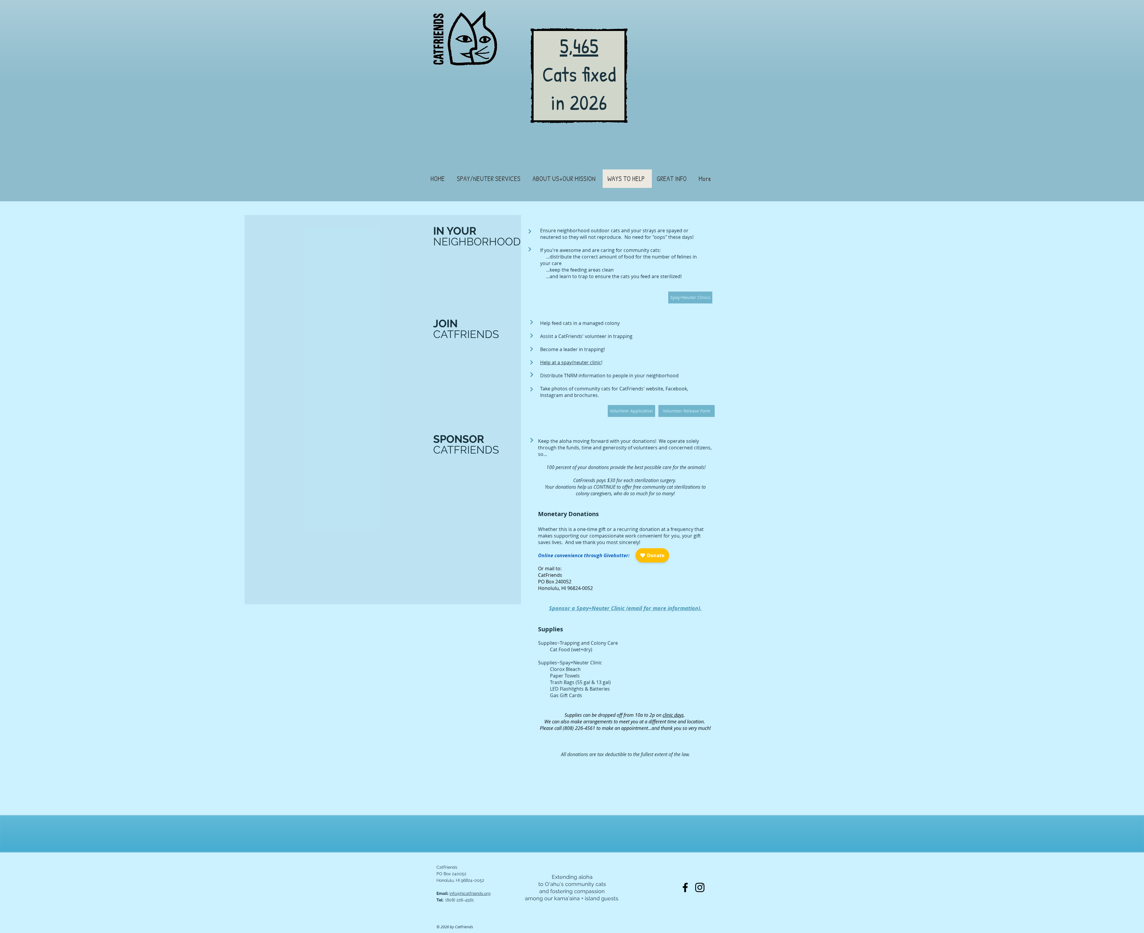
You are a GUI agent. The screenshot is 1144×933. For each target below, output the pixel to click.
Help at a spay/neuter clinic (570, 362)
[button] (490, 178)
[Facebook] (685, 887)
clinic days (673, 715)
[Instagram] (700, 887)
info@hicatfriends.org (470, 893)
